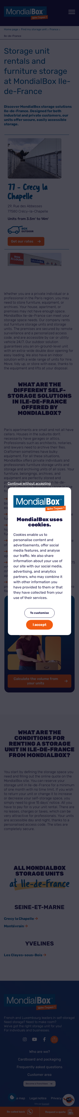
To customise (39, 612)
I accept (39, 625)
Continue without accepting (29, 483)
